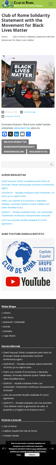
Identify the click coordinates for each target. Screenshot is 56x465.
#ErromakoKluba (14, 151)
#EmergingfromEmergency (19, 146)
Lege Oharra (9, 335)
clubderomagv (30, 112)
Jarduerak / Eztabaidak (14, 322)
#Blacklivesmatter (15, 141)
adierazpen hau (22, 128)
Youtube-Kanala (11, 435)
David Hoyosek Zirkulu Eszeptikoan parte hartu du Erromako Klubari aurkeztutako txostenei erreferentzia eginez (27, 184)
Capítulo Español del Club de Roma (20, 430)
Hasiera (7, 312)
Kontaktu (7, 331)
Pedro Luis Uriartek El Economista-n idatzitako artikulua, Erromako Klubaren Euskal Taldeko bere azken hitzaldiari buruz (25, 204)
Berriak (17, 116)
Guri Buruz (8, 317)
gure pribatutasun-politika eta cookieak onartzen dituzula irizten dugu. (28, 452)
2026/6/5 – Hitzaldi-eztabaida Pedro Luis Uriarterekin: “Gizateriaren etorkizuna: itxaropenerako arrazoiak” (28, 387)
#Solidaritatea (38, 151)
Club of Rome (10, 426)
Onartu (32, 454)
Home (4, 36)
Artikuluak (9, 116)
